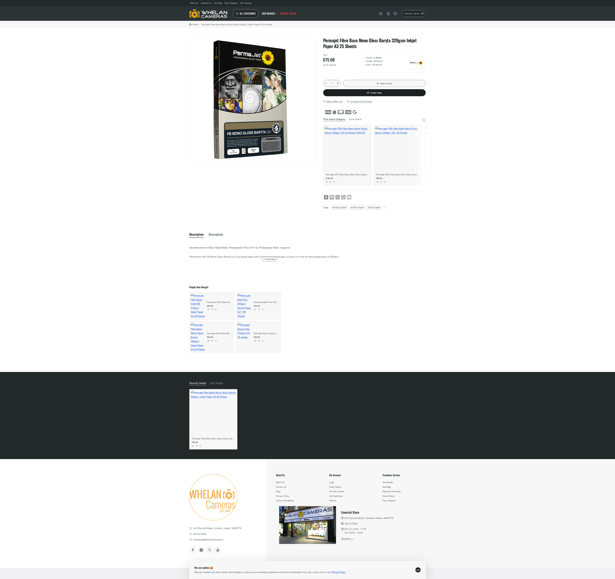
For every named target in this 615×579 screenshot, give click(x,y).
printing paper (339, 207)
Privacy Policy (338, 572)
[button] (384, 83)
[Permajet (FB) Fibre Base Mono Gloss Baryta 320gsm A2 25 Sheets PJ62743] (347, 149)
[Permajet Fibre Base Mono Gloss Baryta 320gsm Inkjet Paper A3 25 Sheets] (213, 413)
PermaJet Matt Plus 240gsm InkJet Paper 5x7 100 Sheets (266, 302)
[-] (326, 83)
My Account (335, 475)
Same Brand (355, 119)
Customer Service (391, 475)
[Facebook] (192, 549)
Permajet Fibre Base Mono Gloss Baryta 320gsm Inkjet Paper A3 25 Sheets (213, 438)
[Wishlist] (395, 13)
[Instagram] (201, 549)
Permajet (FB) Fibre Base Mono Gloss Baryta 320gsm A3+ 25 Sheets (397, 174)
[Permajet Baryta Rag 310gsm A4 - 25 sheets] (245, 331)
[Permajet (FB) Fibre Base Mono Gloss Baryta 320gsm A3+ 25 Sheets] (397, 149)
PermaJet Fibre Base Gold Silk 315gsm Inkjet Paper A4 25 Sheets (219, 302)
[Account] (388, 13)
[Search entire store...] (380, 13)
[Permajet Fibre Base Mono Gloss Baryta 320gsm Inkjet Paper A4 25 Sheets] (198, 337)
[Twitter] (209, 549)
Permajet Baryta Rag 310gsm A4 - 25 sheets (266, 333)
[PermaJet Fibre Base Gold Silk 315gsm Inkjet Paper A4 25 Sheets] (198, 306)
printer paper (357, 207)
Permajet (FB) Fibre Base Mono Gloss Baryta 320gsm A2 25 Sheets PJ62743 (347, 174)
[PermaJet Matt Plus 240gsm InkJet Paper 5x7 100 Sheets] (245, 306)
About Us (280, 475)
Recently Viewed (197, 383)
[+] (338, 83)
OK (418, 570)
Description (196, 234)
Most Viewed (216, 383)
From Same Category (334, 119)
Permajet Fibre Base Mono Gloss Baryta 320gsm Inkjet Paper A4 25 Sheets (219, 333)
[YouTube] (217, 549)
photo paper (374, 207)
